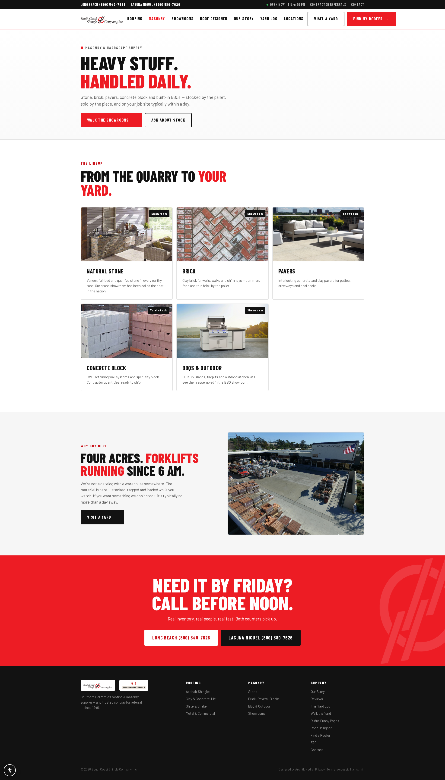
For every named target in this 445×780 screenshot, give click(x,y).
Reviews (317, 699)
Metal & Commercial (200, 713)
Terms (331, 769)
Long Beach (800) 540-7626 (181, 637)
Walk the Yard (321, 713)
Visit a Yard (326, 18)
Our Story (244, 18)
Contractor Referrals (328, 4)
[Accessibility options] (10, 770)
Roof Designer (213, 18)
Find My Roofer (371, 18)
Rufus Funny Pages (325, 721)
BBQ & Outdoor (259, 706)
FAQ (314, 742)
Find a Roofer (320, 735)
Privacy (320, 769)
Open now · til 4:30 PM (287, 4)
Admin (360, 769)
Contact (357, 4)
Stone (252, 691)
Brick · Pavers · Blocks (264, 699)
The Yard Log (320, 706)
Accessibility (345, 769)
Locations (294, 18)
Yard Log (268, 18)
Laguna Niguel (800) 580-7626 (260, 637)
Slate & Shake (196, 706)
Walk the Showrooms (111, 119)
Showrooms (183, 18)
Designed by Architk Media (296, 769)
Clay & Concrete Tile (201, 699)
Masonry (157, 18)
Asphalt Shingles (198, 691)
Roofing (134, 18)
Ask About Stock (168, 119)
